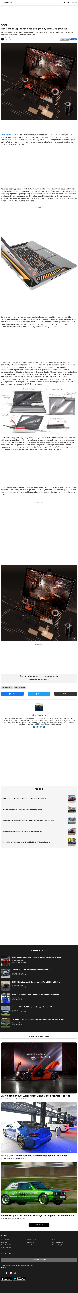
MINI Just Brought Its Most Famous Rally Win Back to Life (22, 831)
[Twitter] (37, 727)
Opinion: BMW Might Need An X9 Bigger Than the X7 (32, 1007)
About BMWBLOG (6, 1240)
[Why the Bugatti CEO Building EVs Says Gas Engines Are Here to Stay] (5, 1019)
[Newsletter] (68, 2)
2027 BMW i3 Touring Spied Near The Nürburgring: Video (22, 810)
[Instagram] (40, 727)
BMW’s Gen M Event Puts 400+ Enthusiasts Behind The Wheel (35, 994)
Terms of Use (30, 1242)
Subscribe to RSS (6, 1245)
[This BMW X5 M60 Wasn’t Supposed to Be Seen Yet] (5, 970)
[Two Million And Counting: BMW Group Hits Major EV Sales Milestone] (72, 839)
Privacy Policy (30, 1245)
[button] (74, 639)
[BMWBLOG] (39, 1268)
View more (38, 1225)
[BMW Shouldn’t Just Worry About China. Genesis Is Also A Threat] (5, 957)
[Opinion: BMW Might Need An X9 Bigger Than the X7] (5, 1007)
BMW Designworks (8, 135)
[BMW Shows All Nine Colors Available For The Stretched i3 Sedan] (72, 796)
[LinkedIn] (44, 727)
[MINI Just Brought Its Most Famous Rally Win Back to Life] (72, 828)
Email (66, 694)
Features (4, 25)
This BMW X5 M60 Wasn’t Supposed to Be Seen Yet (31, 970)
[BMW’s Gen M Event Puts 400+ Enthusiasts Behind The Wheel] (5, 994)
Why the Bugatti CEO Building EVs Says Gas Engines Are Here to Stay (38, 1019)
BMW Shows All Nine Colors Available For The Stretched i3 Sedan (24, 799)
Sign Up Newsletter (58, 1242)
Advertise (4, 1242)
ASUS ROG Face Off (7, 687)
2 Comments (73, 39)
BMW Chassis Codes (32, 1240)
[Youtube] (11, 1273)
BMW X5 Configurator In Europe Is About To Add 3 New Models (36, 982)
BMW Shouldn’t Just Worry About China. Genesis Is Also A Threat (36, 957)
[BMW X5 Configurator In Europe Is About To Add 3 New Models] (5, 982)
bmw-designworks (19, 687)
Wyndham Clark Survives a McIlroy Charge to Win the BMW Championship (28, 820)
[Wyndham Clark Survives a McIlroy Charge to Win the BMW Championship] (72, 817)
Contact (54, 1240)
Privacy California (6, 1247)
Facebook (13, 694)
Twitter (39, 694)
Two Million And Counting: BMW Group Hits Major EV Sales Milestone (26, 842)
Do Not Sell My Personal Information (62, 1245)
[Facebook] (34, 727)
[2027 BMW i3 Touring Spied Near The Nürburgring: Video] (72, 807)
